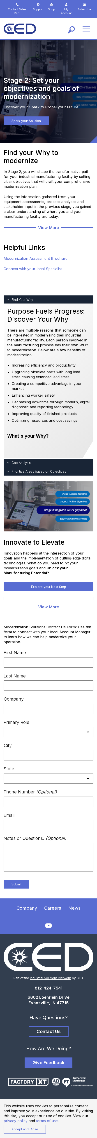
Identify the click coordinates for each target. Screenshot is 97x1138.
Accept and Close (25, 1129)
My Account (66, 11)
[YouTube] (48, 925)
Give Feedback (48, 1062)
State (9, 768)
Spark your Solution (26, 121)
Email (9, 815)
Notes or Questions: (35, 838)
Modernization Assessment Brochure (35, 258)
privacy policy (16, 1120)
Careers (52, 908)
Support (38, 9)
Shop (51, 9)
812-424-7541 (48, 988)
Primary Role (16, 722)
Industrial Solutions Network (50, 978)
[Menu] (86, 29)
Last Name (15, 676)
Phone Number (30, 792)
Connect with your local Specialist (33, 268)
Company (14, 699)
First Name (15, 652)
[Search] (71, 28)
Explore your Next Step (48, 587)
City (8, 745)
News (74, 908)
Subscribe (84, 9)
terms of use (47, 1120)
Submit (16, 884)
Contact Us (49, 1031)
